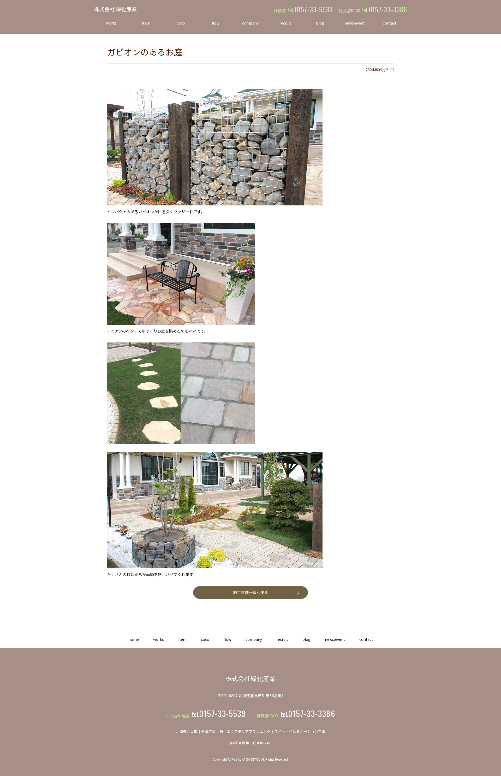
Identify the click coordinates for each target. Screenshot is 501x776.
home (133, 639)
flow (227, 639)
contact (366, 639)
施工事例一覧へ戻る (250, 592)
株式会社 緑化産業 (115, 9)
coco (205, 639)
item (182, 639)
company (254, 639)
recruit (282, 639)
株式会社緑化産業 (250, 678)
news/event (335, 639)
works (158, 639)
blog (306, 639)
